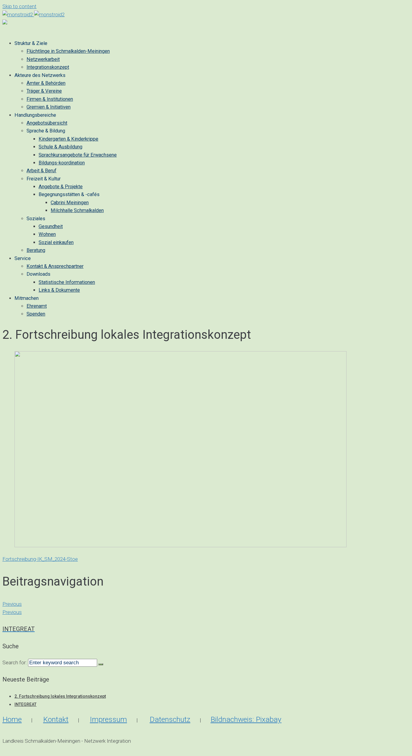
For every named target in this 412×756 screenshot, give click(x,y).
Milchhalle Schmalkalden (77, 210)
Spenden (36, 314)
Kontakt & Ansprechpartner (55, 266)
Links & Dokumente (59, 290)
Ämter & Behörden (46, 83)
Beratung (36, 250)
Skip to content (19, 6)
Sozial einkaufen (56, 242)
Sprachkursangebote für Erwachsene (78, 155)
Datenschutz (170, 719)
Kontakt (55, 719)
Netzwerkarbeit (43, 59)
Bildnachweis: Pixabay (246, 719)
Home (12, 719)
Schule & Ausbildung (60, 147)
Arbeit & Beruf (41, 170)
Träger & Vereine (44, 91)
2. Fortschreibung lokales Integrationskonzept (60, 696)
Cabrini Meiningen (70, 202)
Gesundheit (51, 226)
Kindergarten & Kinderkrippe (68, 139)
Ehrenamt (37, 306)
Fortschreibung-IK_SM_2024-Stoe (40, 559)
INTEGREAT (25, 704)
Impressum (108, 719)
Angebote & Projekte (61, 186)
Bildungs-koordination (62, 163)
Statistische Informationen (67, 282)
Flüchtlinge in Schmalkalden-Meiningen (68, 51)
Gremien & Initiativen (49, 107)
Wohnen (47, 234)
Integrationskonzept (48, 67)
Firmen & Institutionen (50, 99)
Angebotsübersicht (47, 123)
